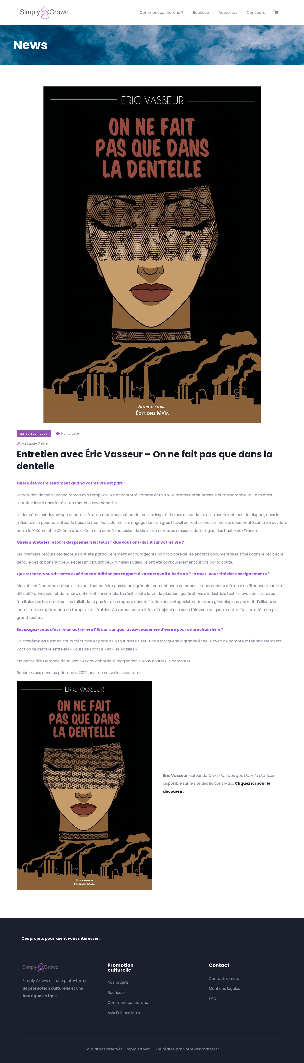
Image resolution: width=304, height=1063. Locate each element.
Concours (256, 12)
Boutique (201, 12)
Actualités (227, 12)
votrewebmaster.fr (201, 1049)
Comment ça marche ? (161, 12)
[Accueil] (44, 12)
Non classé (70, 433)
